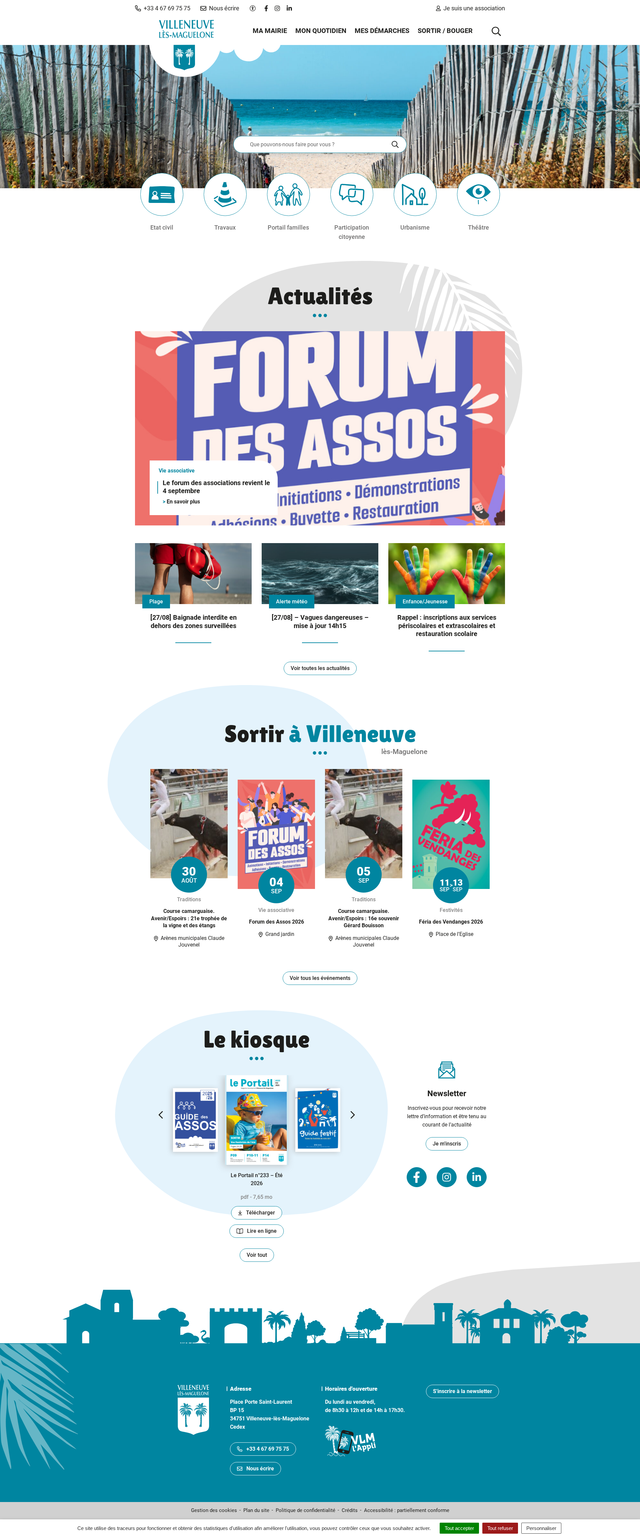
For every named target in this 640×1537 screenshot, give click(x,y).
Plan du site (256, 1510)
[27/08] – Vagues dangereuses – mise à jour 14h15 (320, 621)
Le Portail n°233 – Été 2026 (257, 1179)
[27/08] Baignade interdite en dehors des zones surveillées (193, 621)
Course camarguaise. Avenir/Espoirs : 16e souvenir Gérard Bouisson (363, 918)
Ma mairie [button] (270, 31)
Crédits (350, 1510)
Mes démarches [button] (382, 31)
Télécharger (264, 1214)
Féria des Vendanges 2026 (451, 922)
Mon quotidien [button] (320, 31)
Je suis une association (474, 8)
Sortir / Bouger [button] (445, 31)
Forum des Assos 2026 (276, 922)
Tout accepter (459, 1528)
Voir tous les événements (320, 978)
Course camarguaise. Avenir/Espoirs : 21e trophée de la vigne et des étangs (189, 918)
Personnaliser (541, 1528)
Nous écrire (260, 1468)
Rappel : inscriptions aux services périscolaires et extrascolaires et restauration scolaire (446, 625)
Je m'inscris (447, 1144)
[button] (162, 8)
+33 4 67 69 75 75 (267, 1449)
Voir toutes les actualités (320, 668)
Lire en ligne (265, 1232)
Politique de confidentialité (305, 1510)
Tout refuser (500, 1528)
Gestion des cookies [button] (214, 1510)
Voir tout (257, 1255)
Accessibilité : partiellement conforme (406, 1510)
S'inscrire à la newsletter (462, 1391)
